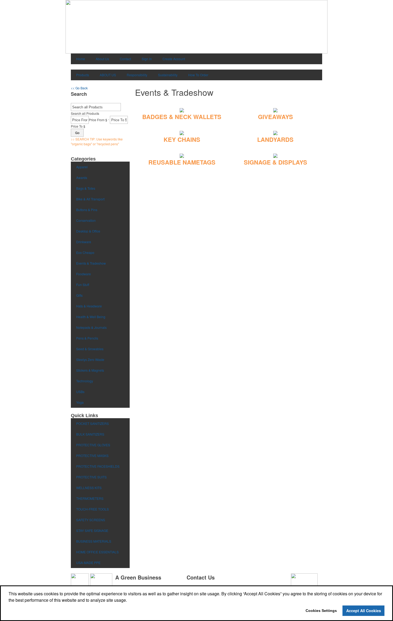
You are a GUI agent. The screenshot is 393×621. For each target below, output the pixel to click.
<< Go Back (79, 88)
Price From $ (98, 119)
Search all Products (85, 113)
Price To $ (78, 126)
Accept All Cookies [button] (363, 610)
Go (77, 132)
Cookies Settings (321, 610)
